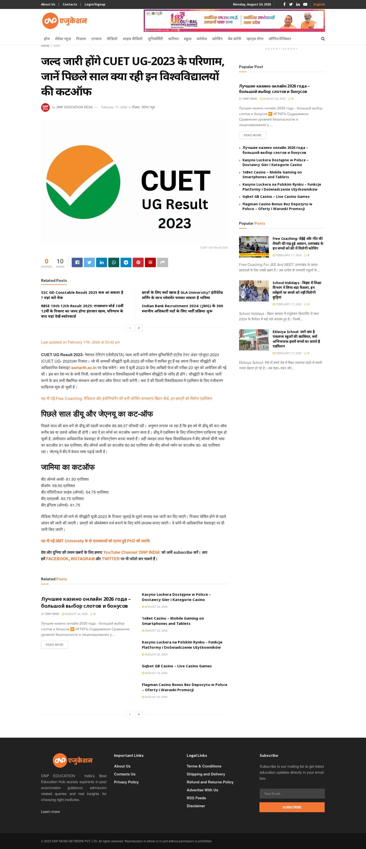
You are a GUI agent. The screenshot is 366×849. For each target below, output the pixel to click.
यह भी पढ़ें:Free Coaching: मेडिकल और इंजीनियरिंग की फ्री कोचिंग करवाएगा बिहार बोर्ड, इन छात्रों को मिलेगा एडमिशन (126, 398)
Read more (54, 644)
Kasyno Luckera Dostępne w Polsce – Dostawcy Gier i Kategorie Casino (176, 597)
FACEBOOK (57, 558)
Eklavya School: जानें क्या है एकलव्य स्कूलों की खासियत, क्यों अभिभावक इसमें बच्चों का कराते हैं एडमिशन (296, 339)
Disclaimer (196, 805)
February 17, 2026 (114, 107)
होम (47, 38)
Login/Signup (95, 4)
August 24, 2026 (76, 614)
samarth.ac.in (84, 367)
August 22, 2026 (156, 606)
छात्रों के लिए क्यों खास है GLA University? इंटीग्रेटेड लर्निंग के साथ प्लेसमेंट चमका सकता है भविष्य (182, 295)
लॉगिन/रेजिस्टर (280, 38)
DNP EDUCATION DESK (75, 107)
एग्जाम (96, 38)
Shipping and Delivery (206, 774)
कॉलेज (202, 38)
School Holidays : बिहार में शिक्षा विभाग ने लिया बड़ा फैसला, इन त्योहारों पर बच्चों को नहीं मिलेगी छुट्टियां (297, 290)
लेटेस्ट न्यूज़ (63, 38)
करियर (173, 38)
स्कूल (187, 38)
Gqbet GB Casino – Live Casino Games (177, 665)
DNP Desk (52, 614)
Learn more (50, 811)
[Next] (139, 327)
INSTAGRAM (83, 558)
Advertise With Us (202, 790)
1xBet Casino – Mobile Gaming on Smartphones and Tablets (173, 621)
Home (45, 45)
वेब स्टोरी (234, 38)
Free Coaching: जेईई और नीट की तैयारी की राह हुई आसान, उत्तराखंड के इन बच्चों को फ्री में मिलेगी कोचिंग (298, 243)
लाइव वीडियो (133, 38)
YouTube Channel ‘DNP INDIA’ (132, 552)
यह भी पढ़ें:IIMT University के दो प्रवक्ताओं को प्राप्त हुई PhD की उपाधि (95, 541)
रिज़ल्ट (81, 38)
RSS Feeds (196, 798)
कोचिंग (217, 38)
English (319, 4)
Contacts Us (124, 774)
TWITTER (111, 558)
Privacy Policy (126, 782)
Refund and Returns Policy (210, 782)
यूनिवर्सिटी (155, 38)
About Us (48, 4)
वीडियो (112, 38)
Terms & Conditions (204, 766)
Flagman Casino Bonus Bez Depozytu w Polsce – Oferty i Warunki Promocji (184, 687)
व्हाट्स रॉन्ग (254, 38)
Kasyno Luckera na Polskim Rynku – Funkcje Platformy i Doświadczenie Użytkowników (182, 644)
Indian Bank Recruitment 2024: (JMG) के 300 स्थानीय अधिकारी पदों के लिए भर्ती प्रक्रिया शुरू (182, 308)
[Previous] (130, 327)
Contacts (70, 4)
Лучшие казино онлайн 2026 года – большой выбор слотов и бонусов (85, 602)
